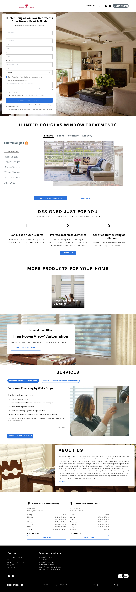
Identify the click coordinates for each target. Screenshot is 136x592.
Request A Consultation (50, 198)
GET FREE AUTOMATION (26, 348)
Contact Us (68, 252)
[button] (9, 6)
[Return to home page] (43, 5)
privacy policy (15, 106)
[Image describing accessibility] (123, 576)
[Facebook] (106, 6)
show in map (47, 537)
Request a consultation (20, 436)
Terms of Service (45, 109)
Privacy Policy (35, 109)
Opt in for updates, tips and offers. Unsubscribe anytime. (25, 77)
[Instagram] (110, 6)
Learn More (85, 198)
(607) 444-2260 (75, 533)
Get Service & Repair (38, 95)
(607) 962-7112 (33, 533)
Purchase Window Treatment (17, 95)
